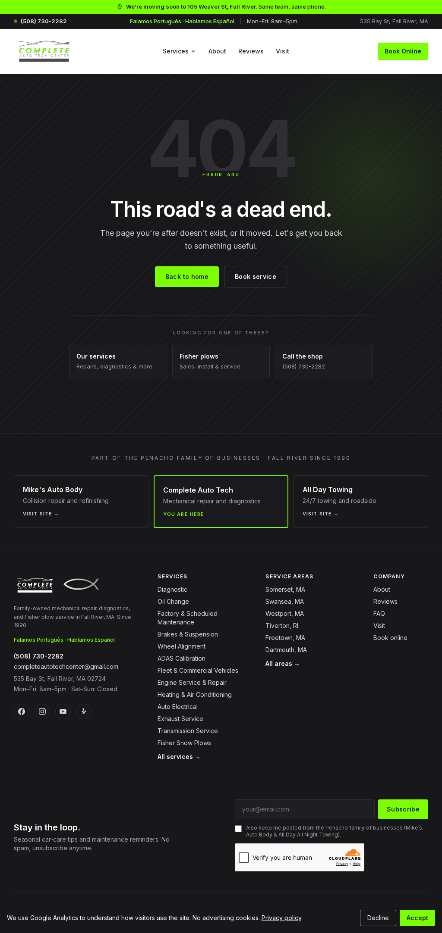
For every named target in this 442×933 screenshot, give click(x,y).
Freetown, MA (285, 637)
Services (176, 51)
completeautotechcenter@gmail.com (66, 666)
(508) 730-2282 (44, 21)
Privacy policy (281, 917)
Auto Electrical (178, 706)
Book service (255, 276)
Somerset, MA (285, 589)
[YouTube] (63, 711)
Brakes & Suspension (188, 634)
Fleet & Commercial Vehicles (198, 670)
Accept (417, 917)
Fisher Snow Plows (184, 742)
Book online (390, 637)
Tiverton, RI (281, 625)
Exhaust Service (180, 718)
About (217, 51)
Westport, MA (284, 613)
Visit (282, 51)
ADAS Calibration (181, 658)
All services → (179, 756)
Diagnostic (172, 589)
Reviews (251, 51)
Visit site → (41, 514)
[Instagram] (42, 711)
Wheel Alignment (181, 646)
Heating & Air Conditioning (195, 694)
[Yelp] (84, 711)
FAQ (379, 613)
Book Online (403, 51)
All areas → (282, 663)
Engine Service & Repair (192, 682)
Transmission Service (188, 730)
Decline (378, 917)
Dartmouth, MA (286, 649)
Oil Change (173, 601)
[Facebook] (21, 711)
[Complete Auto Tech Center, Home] (44, 51)
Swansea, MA (284, 601)
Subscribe (403, 809)
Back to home (186, 276)
